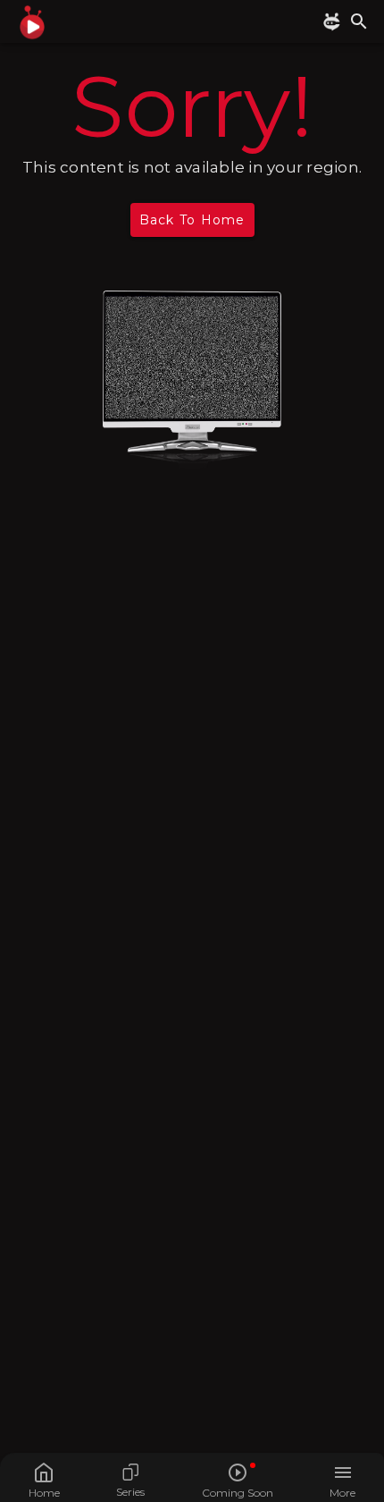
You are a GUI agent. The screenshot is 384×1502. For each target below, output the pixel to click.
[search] (359, 21)
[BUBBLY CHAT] (334, 22)
